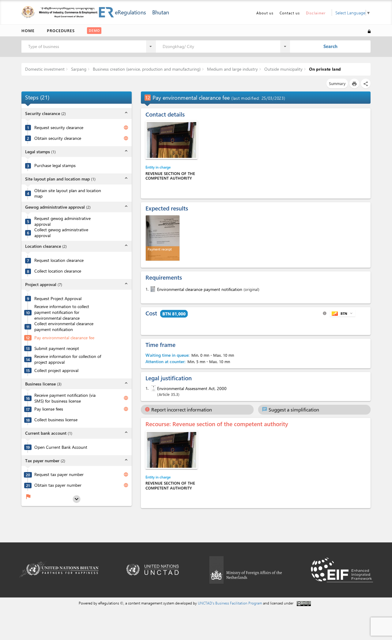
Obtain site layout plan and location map (67, 193)
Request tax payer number (59, 474)
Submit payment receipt (56, 348)
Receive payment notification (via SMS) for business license (65, 398)
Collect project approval (56, 370)
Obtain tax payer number (57, 485)
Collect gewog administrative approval (61, 232)
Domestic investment (45, 69)
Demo (94, 30)
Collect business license (55, 419)
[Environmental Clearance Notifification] (152, 289)
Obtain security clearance (57, 138)
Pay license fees (48, 409)
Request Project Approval (57, 298)
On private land (324, 69)
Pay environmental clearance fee (64, 337)
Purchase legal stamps (55, 165)
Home (28, 30)
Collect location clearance (57, 271)
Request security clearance (58, 127)
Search (330, 46)
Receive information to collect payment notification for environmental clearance (61, 312)
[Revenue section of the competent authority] (171, 140)
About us (264, 12)
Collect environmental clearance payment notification (63, 326)
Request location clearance (59, 260)
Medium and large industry (232, 69)
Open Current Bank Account (60, 447)
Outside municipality (283, 69)
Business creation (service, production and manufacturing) (146, 69)
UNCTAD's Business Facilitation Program (230, 603)
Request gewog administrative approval (62, 221)
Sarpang (78, 69)
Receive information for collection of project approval (67, 359)
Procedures (61, 30)
